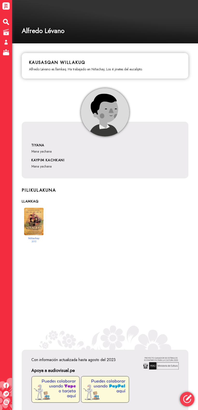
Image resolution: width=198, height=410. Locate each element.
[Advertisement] (105, 292)
